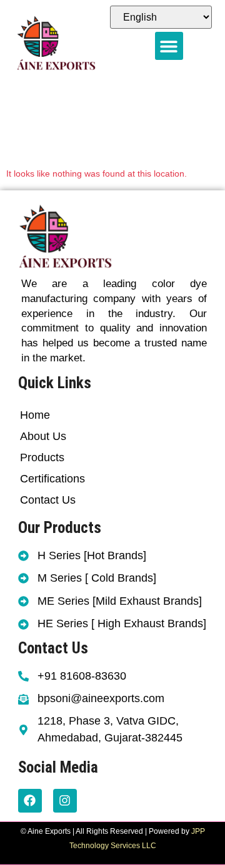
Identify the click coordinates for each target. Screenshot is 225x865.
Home (35, 415)
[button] (169, 46)
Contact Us (48, 500)
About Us (43, 436)
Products (42, 457)
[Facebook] (30, 801)
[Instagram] (65, 801)
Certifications (52, 478)
